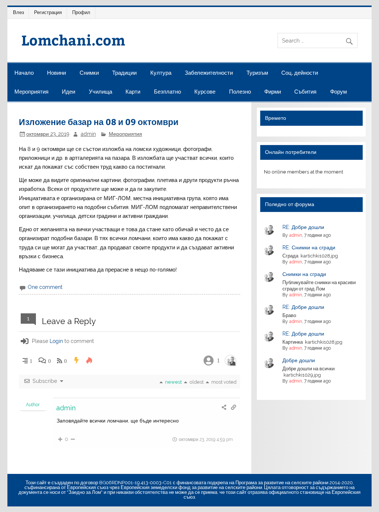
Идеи (68, 91)
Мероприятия (31, 91)
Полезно (240, 91)
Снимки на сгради (304, 274)
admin (88, 134)
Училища (100, 91)
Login (56, 341)
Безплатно (167, 91)
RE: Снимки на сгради (308, 247)
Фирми (272, 91)
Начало (24, 72)
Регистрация (48, 12)
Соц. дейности (299, 72)
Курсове (204, 91)
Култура (160, 72)
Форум (338, 91)
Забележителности (209, 72)
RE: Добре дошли (303, 227)
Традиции (124, 72)
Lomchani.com (73, 39)
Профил (81, 12)
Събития (305, 91)
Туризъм (257, 72)
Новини (56, 72)
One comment (45, 287)
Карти (132, 91)
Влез (18, 12)
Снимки (89, 72)
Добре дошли (298, 360)
